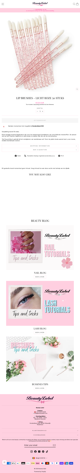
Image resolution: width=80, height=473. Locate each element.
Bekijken (40, 277)
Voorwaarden (39, 435)
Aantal (40, 108)
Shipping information (40, 146)
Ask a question (40, 149)
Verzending (36, 104)
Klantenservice (39, 430)
